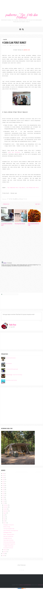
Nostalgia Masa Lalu (7, 538)
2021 (3, 483)
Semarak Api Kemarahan (11, 358)
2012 (3, 501)
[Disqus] (21, 244)
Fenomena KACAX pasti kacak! (12, 369)
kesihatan (13, 45)
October (5, 509)
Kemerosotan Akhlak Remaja (9, 542)
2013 (3, 499)
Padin (5, 45)
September (5, 511)
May (4, 519)
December (5, 505)
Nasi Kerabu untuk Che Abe (11, 380)
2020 (3, 485)
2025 (3, 475)
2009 (3, 555)
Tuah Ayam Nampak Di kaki (8, 528)
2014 (3, 497)
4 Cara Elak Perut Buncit (14, 42)
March (4, 522)
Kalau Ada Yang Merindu (8, 536)
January (4, 551)
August (4, 513)
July (4, 515)
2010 (3, 553)
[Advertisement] (21, 3)
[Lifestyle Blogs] (19, 588)
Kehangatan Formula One (8, 524)
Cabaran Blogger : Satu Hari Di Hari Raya (14, 374)
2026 (3, 473)
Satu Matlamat (9, 363)
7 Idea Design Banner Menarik (20, 223)
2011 (3, 503)
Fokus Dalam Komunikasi (8, 540)
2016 (3, 493)
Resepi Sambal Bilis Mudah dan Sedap (33, 224)
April (4, 520)
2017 (3, 491)
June (4, 517)
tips (18, 45)
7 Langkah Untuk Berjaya (8, 545)
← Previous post (5, 204)
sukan (16, 45)
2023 (3, 479)
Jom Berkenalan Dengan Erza (9, 544)
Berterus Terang (6, 526)
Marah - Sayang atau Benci (8, 534)
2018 (3, 489)
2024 (3, 477)
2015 (3, 495)
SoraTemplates (40, 584)
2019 (3, 487)
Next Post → (38, 204)
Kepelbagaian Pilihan (7, 532)
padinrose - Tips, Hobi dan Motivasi (21, 16)
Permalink (23, 45)
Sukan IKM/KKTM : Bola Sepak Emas (10, 530)
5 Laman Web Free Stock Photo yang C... (6, 224)
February (5, 549)
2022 (3, 481)
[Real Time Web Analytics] (24, 588)
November (5, 507)
